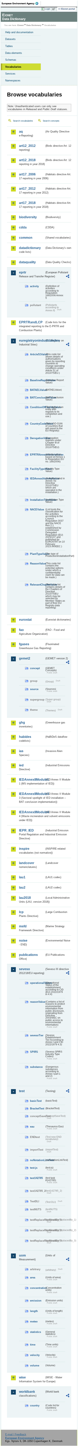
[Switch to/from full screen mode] (54, 9)
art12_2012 (27, 145)
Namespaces (12, 80)
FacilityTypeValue (37, 468)
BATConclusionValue (37, 397)
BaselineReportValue (37, 380)
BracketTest (37, 1108)
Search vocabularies (23, 121)
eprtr (22, 272)
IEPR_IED (26, 830)
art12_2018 (27, 160)
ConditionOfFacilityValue (37, 407)
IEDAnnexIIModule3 (32, 794)
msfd (23, 926)
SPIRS (34, 1051)
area (32, 1277)
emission (35, 1300)
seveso (24, 969)
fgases (24, 644)
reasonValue (37, 1001)
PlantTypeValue (37, 553)
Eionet (20, 25)
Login (47, 9)
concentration (37, 1287)
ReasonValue (37, 563)
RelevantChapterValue (37, 584)
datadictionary (30, 248)
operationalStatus (37, 982)
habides (25, 736)
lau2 (22, 887)
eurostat (25, 619)
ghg (22, 722)
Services (10, 73)
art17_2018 (27, 203)
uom (22, 1255)
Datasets (10, 39)
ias (21, 751)
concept (35, 668)
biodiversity (28, 217)
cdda (23, 227)
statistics (35, 1331)
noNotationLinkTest (37, 1160)
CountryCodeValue (37, 423)
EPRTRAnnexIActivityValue (37, 454)
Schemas (10, 59)
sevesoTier (36, 1035)
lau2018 (25, 897)
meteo (34, 1321)
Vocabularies (13, 66)
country (34, 1405)
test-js (33, 1167)
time (32, 1344)
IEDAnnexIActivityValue (37, 478)
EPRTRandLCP (31, 322)
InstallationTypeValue (37, 499)
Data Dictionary (33, 25)
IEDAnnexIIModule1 (32, 779)
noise (23, 940)
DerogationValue (37, 438)
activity (34, 286)
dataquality (27, 262)
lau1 (22, 877)
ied (21, 765)
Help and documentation (19, 32)
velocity (35, 1355)
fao (21, 630)
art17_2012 (27, 188)
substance (36, 1066)
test (22, 1091)
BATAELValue (37, 389)
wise (22, 1377)
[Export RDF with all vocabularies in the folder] (67, 276)
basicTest (36, 1100)
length (34, 1311)
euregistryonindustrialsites (32, 340)
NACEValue (37, 509)
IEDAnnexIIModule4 (32, 812)
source (34, 689)
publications (28, 954)
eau (32, 1126)
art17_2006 (27, 174)
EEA (21, 3)
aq (21, 131)
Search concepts (51, 121)
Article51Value (37, 354)
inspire (24, 848)
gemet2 (24, 658)
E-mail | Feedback (15, 1434)
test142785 (36, 1178)
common (25, 237)
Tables (9, 46)
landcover (26, 863)
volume (34, 1365)
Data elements (13, 52)
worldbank (27, 1391)
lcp (21, 912)
